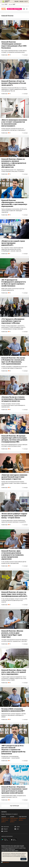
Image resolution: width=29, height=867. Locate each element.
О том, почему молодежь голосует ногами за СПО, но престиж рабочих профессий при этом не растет (14, 600)
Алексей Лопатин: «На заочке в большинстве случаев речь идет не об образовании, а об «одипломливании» (13, 361)
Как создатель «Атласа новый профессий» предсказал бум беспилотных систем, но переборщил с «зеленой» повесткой (12, 249)
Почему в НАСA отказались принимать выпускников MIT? (13, 710)
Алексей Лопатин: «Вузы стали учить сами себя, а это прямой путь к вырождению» (13, 672)
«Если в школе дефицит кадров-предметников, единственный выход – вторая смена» (14, 516)
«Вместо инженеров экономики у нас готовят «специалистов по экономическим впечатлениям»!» (14, 123)
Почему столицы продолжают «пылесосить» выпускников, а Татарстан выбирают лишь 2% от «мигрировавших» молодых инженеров (13, 327)
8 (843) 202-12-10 (5, 818)
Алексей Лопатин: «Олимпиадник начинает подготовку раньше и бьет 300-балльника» (14, 45)
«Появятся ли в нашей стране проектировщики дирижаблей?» (13, 243)
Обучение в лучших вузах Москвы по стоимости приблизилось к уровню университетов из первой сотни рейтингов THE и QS (14, 89)
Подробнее (23, 856)
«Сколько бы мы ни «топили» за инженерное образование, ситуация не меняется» (13, 399)
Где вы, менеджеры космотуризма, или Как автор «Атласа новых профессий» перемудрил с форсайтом (14, 210)
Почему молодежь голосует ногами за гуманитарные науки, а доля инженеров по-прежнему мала (13, 405)
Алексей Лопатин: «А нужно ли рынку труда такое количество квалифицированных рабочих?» (14, 594)
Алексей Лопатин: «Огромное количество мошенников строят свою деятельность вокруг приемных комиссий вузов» (14, 790)
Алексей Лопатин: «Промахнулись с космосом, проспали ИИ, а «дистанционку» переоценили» (14, 203)
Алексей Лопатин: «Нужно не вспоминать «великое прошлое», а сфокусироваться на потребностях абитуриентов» (13, 163)
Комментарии (6, 54)
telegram (5, 829)
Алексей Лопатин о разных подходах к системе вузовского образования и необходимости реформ (13, 715)
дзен (17, 829)
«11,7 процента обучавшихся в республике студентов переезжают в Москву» (12, 321)
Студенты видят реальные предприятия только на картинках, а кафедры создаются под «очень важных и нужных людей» (13, 678)
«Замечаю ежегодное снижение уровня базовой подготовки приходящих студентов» (14, 477)
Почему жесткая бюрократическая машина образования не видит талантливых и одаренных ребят (14, 483)
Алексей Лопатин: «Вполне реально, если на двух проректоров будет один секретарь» (12, 634)
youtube (5, 831)
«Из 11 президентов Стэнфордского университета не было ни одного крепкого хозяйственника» (13, 283)
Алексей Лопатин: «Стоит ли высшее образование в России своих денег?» (13, 83)
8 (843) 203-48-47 (14, 818)
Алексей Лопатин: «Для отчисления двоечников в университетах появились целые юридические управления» (12, 555)
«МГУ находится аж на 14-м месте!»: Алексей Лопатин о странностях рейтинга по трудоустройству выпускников (13, 750)
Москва (10, 4)
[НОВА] (14, 9)
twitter (18, 826)
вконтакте (6, 826)
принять (23, 859)
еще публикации (14, 805)
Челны (3, 4)
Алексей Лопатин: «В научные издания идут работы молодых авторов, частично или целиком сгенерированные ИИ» (14, 439)
